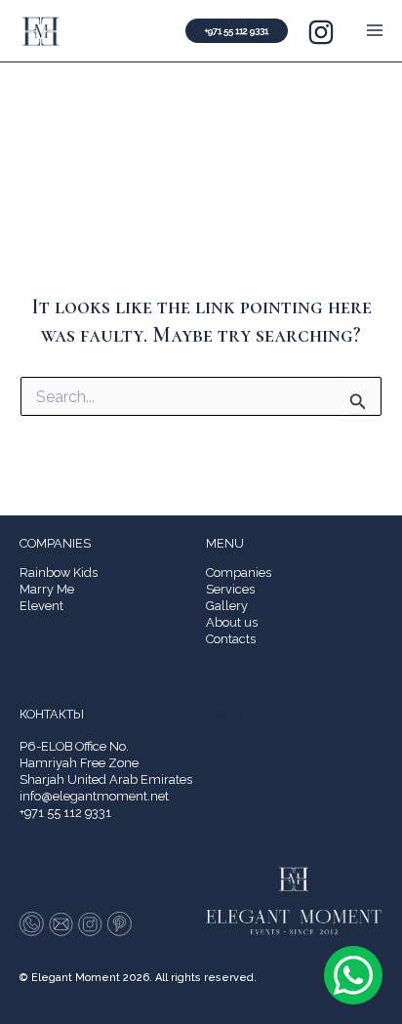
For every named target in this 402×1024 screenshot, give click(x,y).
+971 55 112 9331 (65, 812)
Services (230, 589)
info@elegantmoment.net (94, 796)
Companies (238, 572)
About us (232, 622)
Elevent (41, 605)
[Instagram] (321, 32)
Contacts (231, 639)
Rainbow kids (59, 572)
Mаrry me (47, 589)
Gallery (227, 605)
